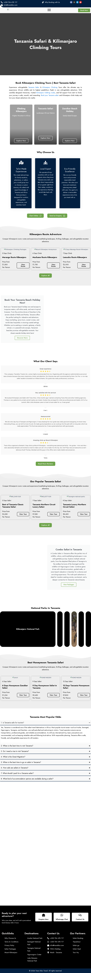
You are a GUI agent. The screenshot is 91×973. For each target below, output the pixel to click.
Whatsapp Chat (62, 919)
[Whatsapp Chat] (61, 915)
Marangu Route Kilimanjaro (14, 257)
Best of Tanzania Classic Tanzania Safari (12, 505)
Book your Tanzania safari (50, 95)
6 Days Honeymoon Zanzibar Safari (15, 686)
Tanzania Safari (33, 87)
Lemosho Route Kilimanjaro (75, 257)
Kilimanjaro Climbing (49, 87)
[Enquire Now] (43, 915)
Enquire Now (44, 919)
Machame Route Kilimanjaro (45, 257)
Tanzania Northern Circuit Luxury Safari (44, 505)
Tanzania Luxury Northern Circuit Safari (74, 505)
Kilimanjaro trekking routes (45, 93)
